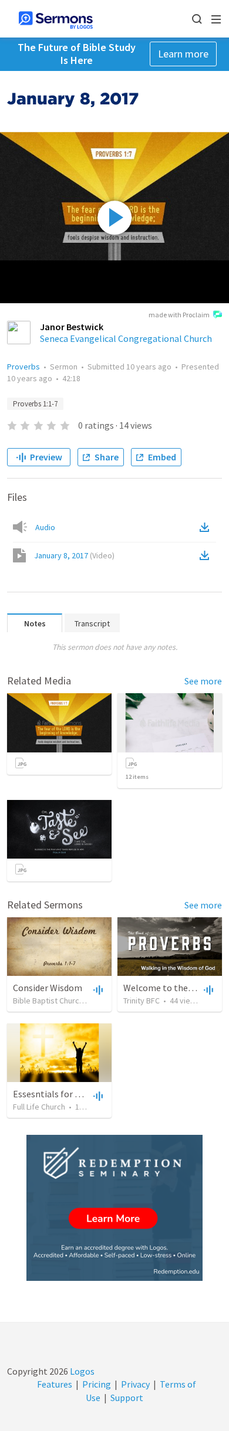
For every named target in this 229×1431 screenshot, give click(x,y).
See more (203, 681)
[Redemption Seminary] (114, 1208)
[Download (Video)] (206, 555)
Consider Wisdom (47, 987)
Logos (81, 1371)
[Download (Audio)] (206, 527)
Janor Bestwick (71, 327)
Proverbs (23, 366)
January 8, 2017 (74, 555)
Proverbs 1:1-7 (35, 404)
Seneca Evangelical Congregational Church (126, 338)
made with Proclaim (179, 314)
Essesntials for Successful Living (77, 1094)
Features (54, 1384)
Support (126, 1397)
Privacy (135, 1384)
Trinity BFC (141, 1000)
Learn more (183, 53)
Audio (45, 527)
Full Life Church (39, 1106)
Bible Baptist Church (48, 1000)
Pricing (96, 1384)
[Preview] (97, 989)
